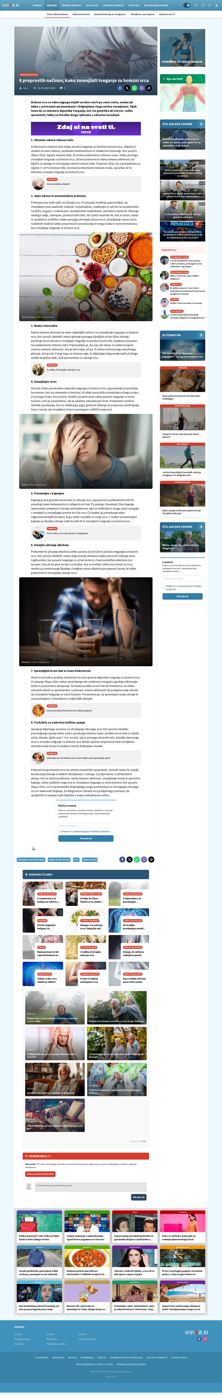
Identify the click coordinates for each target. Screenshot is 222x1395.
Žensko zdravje (71, 5)
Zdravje (37, 5)
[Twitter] (127, 88)
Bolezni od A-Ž (167, 14)
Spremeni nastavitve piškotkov (126, 1357)
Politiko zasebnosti (100, 831)
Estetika (134, 5)
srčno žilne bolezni (59, 859)
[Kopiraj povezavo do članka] (149, 88)
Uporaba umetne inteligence (131, 1364)
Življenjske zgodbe (156, 5)
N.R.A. (25, 88)
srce (76, 859)
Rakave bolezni (81, 14)
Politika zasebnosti (157, 1357)
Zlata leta (92, 5)
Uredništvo (58, 1357)
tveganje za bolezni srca (31, 859)
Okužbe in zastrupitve (142, 14)
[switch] (187, 5)
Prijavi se (86, 838)
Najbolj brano (169, 249)
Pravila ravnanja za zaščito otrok (94, 1364)
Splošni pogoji (179, 1357)
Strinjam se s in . (85, 831)
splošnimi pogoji (81, 831)
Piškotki (102, 1357)
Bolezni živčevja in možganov (110, 14)
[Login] (216, 5)
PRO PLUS (72, 1357)
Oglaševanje (41, 1357)
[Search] (196, 5)
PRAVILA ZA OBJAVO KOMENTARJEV (40, 1174)
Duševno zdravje (113, 5)
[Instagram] (202, 5)
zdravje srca (90, 859)
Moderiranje (87, 1357)
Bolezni (52, 5)
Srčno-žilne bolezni (57, 14)
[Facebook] (209, 5)
